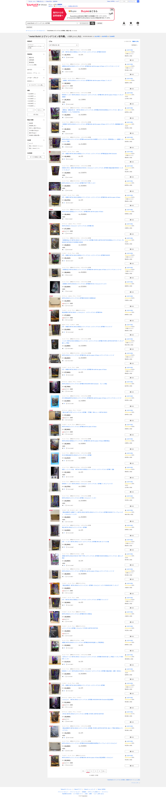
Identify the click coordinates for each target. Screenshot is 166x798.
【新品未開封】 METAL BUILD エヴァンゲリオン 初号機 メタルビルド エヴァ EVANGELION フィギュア (90, 585)
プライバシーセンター (75, 791)
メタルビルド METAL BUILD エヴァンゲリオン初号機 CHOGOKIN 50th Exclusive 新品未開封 (87, 699)
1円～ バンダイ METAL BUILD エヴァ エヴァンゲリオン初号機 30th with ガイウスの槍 (85, 541)
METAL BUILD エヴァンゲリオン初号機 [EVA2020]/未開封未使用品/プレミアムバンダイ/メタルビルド (89, 743)
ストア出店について (78, 793)
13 (64, 202)
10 (64, 460)
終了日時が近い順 (54, 45)
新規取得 (60, 4)
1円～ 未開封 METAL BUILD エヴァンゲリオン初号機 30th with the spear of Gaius (84, 369)
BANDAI (30, 81)
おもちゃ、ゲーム (72, 223)
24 (64, 104)
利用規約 (84, 791)
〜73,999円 (31, 106)
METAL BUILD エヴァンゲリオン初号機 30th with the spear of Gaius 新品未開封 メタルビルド (87, 757)
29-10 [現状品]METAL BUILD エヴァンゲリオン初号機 (76, 455)
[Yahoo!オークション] (37, 4)
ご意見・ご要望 (88, 793)
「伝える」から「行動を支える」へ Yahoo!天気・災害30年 (42, 1)
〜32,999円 (31, 101)
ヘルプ (117, 1)
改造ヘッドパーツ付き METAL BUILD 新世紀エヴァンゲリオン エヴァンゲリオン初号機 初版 (88, 469)
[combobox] (52, 23)
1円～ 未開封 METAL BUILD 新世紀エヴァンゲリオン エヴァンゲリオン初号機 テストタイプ (87, 326)
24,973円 (104, 36)
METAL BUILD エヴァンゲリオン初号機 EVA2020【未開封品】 (79, 298)
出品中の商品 (130, 50)
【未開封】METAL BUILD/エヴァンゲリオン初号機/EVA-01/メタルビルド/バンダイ (84, 283)
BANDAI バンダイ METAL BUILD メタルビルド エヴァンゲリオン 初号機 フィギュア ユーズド (87, 483)
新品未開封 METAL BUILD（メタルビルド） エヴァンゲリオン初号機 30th (82, 312)
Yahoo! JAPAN (110, 1)
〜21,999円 (31, 96)
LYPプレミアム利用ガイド (94, 791)
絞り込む (36, 114)
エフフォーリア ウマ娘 (133, 1)
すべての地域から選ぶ (36, 157)
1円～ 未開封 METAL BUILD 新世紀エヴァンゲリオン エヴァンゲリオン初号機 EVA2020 (86, 255)
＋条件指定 (99, 23)
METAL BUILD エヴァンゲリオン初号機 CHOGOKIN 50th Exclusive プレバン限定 (84, 383)
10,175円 (97, 36)
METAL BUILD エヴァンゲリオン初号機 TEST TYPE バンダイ (79, 183)
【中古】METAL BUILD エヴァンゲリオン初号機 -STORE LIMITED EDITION (83, 714)
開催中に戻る (135, 41)
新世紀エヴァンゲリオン (75, 49)
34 (64, 664)
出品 (133, 60)
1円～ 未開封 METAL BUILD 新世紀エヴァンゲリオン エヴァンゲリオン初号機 (83, 685)
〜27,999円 (31, 98)
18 (64, 375)
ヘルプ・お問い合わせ (98, 793)
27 (64, 532)
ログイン (51, 6)
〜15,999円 (31, 93)
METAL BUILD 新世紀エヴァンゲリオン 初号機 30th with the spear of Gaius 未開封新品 (86, 441)
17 (64, 605)
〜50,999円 (31, 103)
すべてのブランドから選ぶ (36, 85)
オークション (64, 223)
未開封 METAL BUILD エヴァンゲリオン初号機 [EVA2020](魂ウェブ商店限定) (83, 642)
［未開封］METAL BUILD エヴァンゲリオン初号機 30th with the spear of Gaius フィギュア (87, 80)
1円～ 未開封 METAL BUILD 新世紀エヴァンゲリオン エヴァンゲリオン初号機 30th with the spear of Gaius (91, 197)
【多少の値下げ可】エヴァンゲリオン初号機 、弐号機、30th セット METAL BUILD (84, 412)
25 (64, 489)
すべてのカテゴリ (84, 23)
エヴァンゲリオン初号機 (86, 49)
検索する (92, 23)
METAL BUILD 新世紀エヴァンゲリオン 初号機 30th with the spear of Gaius (82, 211)
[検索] (138, 1)
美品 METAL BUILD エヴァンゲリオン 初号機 (74, 527)
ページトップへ (135, 782)
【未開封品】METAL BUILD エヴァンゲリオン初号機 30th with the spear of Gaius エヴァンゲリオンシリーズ (91, 269)
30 (64, 403)
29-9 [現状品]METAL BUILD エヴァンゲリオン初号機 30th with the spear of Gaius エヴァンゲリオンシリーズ (91, 398)
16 (64, 57)
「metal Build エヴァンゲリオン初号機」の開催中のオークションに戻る (123, 779)
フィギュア (64, 78)
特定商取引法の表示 (67, 793)
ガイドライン (105, 791)
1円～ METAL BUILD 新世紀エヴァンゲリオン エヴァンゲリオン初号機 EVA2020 (84, 52)
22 (64, 690)
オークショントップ (30, 30)
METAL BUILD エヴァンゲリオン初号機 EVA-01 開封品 (77, 614)
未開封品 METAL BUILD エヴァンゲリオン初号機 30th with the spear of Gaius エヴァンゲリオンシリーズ (90, 66)
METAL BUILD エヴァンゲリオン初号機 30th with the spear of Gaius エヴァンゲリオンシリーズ (88, 355)
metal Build (29, 27)
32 (64, 448)
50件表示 (134, 45)
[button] (36, 54)
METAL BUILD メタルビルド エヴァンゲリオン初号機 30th (78, 226)
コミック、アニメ (65, 49)
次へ (104, 771)
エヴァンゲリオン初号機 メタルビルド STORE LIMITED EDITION (80, 628)
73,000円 (111, 36)
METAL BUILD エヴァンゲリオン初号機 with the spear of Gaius (79, 426)
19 (64, 159)
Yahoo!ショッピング (89, 789)
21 (64, 476)
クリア (77, 23)
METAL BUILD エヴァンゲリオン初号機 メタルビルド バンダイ (79, 498)
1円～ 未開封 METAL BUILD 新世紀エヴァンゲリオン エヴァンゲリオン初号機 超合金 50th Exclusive (89, 153)
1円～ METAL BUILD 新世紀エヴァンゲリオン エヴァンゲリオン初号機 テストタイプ (85, 599)
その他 (77, 151)
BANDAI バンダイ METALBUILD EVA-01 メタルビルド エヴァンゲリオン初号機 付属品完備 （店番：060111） (92, 671)
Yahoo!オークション (66, 789)
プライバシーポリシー (63, 791)
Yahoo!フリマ (78, 789)
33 (64, 737)
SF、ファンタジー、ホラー (73, 510)
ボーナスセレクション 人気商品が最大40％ (66, 6)
